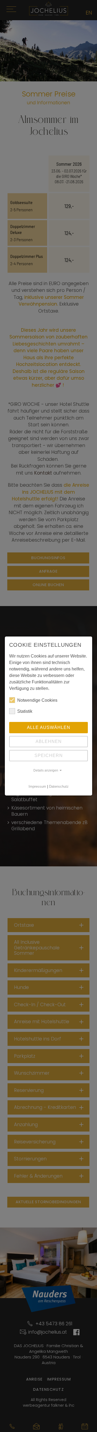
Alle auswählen (48, 727)
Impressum (37, 786)
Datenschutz (59, 786)
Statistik (24, 711)
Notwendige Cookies (37, 700)
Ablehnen (49, 741)
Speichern (48, 755)
